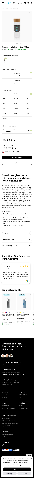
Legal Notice (5, 405)
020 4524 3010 (9, 369)
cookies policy (18, 466)
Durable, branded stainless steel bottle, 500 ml (23, 315)
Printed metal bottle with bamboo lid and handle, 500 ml (9, 316)
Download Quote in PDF (11, 151)
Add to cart (17, 163)
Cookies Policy (23, 408)
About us (4, 395)
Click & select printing (9, 69)
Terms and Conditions (8, 408)
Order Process (6, 418)
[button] (16, 43)
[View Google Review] (27, 281)
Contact (4, 397)
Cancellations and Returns (10, 423)
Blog (20, 397)
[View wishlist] (31, 3)
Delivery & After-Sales (8, 421)
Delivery (9, 126)
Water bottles (5, 8)
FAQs (3, 437)
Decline (24, 474)
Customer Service (7, 434)
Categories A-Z (23, 395)
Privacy (21, 405)
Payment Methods (7, 426)
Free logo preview (17, 157)
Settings (9, 474)
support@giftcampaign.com (11, 372)
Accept (17, 469)
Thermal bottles (14, 8)
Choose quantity (7, 90)
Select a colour (10, 55)
